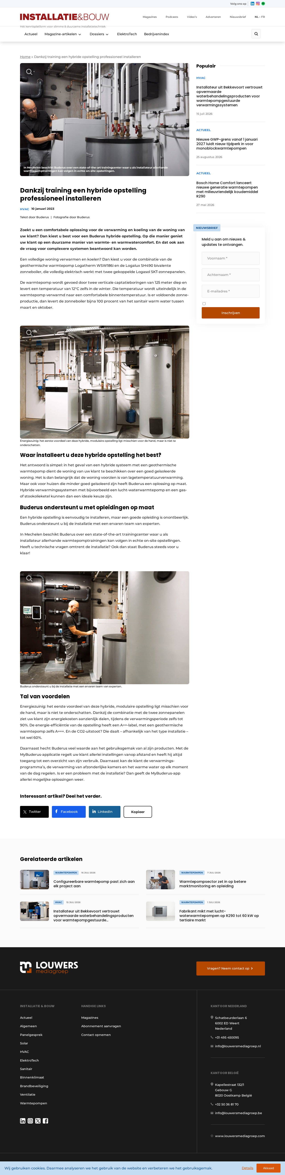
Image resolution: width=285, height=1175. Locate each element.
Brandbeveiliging (34, 1086)
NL (257, 16)
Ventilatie (27, 1095)
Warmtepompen (33, 1103)
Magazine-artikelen (61, 34)
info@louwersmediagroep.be (238, 1113)
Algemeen (28, 1026)
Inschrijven (231, 313)
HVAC (24, 209)
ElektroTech (127, 34)
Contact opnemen (96, 1035)
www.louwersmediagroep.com (240, 1136)
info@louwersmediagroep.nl (238, 1046)
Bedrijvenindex (156, 34)
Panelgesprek (31, 1035)
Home (25, 57)
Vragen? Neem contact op (228, 968)
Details (247, 1168)
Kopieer (138, 812)
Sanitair (26, 1069)
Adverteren (213, 16)
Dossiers (97, 34)
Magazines (150, 16)
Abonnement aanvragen (101, 1026)
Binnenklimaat (32, 1077)
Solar (24, 1043)
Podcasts (172, 16)
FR (263, 16)
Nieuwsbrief (238, 16)
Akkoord (268, 1168)
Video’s (192, 16)
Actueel (30, 34)
